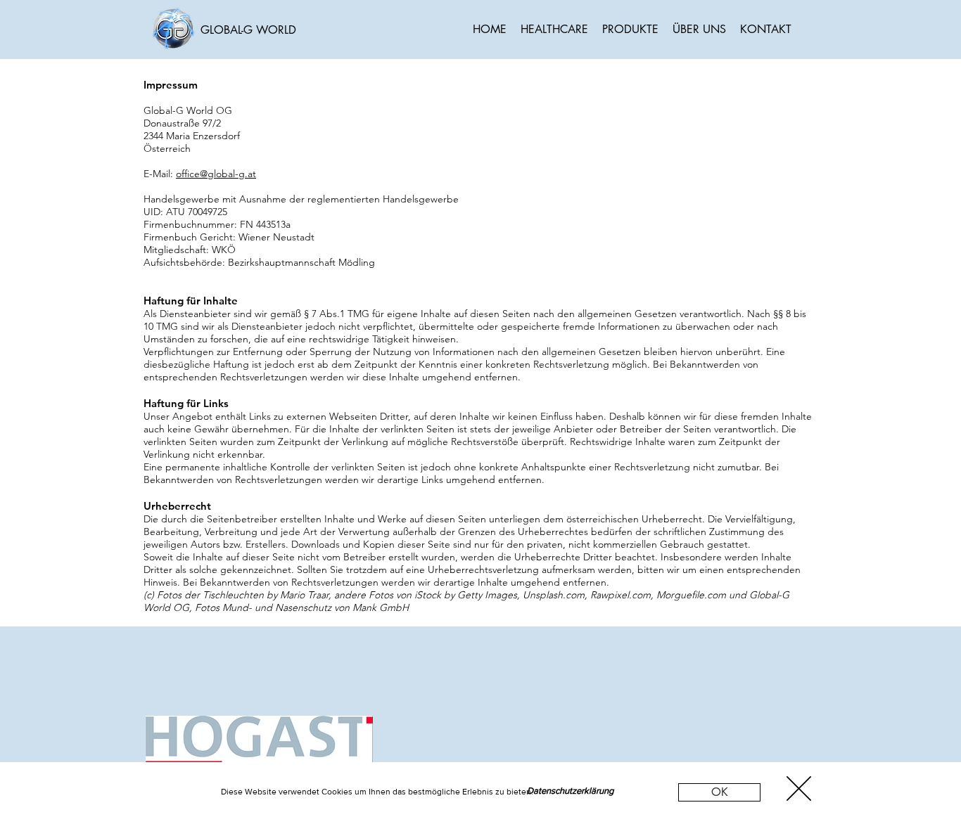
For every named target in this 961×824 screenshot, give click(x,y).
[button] (719, 792)
